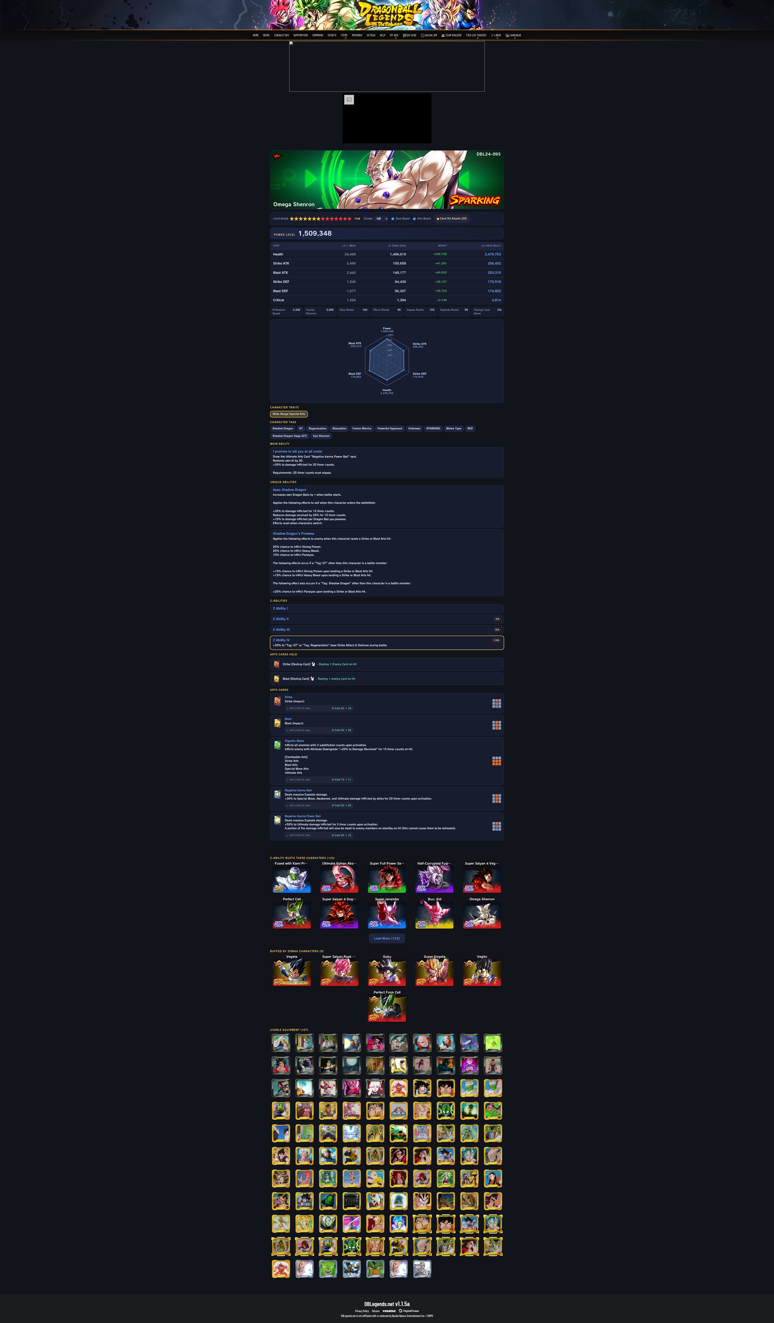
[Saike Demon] (328, 1111)
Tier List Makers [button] (476, 35)
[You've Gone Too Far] (375, 1156)
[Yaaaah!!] (281, 1111)
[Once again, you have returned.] (375, 1088)
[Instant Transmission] (328, 1043)
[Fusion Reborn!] (375, 1247)
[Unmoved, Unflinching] (352, 1224)
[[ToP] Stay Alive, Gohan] (422, 1269)
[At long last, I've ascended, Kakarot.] (422, 1156)
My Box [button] (394, 35)
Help (383, 35)
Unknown (414, 428)
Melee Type (453, 428)
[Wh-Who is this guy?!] (352, 1269)
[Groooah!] (446, 1111)
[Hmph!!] (328, 1066)
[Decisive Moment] (446, 1201)
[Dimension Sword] (352, 1111)
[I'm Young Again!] (469, 1111)
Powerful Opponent (390, 428)
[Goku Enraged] (422, 1201)
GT (301, 428)
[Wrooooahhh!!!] (469, 1043)
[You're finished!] (446, 1043)
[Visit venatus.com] (423, 137)
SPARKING (433, 428)
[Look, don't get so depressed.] (304, 1156)
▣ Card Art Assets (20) (452, 218)
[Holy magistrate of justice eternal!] (328, 1224)
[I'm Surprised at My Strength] (375, 1043)
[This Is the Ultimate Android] (493, 1179)
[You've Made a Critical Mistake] (469, 1088)
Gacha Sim (430, 35)
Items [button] (344, 35)
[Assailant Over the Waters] (281, 1224)
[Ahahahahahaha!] (328, 1179)
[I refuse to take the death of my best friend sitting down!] (304, 1224)
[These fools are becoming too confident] (281, 1179)
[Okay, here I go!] (446, 1179)
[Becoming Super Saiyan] (399, 1134)
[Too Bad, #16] (304, 1043)
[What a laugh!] (469, 1179)
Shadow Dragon (283, 428)
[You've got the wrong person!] (328, 1134)
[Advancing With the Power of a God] (399, 1224)
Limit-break (316, 219)
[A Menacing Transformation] (375, 1201)
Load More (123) (387, 938)
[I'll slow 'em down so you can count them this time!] (375, 1066)
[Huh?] (422, 1088)
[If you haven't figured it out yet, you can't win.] (446, 1066)
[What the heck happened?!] (281, 1088)
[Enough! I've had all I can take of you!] (281, 1201)
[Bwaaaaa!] (375, 1134)
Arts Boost (424, 218)
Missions (357, 35)
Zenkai (368, 218)
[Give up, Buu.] (352, 1043)
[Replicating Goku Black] (352, 1201)
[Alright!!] (281, 1156)
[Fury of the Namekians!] (328, 1269)
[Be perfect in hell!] (399, 1043)
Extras (371, 35)
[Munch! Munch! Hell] (304, 1111)
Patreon (376, 1311)
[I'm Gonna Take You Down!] (422, 1111)
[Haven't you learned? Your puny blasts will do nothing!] (493, 1201)
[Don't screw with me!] (422, 1043)
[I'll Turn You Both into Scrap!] (446, 1088)
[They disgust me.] (328, 1156)
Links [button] (497, 35)
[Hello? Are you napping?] (422, 1066)
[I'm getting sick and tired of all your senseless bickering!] (304, 1179)
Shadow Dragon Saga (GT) (290, 436)
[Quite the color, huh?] (469, 1066)
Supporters (300, 35)
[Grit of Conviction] (375, 1224)
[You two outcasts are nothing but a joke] (493, 1156)
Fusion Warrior (362, 428)
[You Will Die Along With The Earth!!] (493, 1134)
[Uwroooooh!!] (328, 1201)
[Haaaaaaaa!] (352, 1134)
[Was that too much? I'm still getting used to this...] (399, 1066)
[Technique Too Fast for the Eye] (469, 1201)
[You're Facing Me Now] (399, 1156)
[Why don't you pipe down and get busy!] (493, 1066)
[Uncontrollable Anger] (493, 1043)
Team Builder (453, 35)
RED (470, 428)
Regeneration (317, 428)
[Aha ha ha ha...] (375, 1179)
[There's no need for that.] (375, 1269)
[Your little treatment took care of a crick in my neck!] (399, 1179)
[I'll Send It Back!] (493, 1111)
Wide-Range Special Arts (289, 414)
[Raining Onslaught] (328, 1088)
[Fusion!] (399, 1111)
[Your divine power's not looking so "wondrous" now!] (304, 1066)
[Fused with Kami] (281, 1134)
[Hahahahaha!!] (422, 1179)
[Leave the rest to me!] (446, 1156)
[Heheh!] (281, 1066)
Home (256, 35)
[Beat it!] (493, 1088)
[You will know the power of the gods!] (352, 1088)
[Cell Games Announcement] (422, 1134)
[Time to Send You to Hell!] (375, 1111)
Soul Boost (403, 218)
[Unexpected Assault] (399, 1201)
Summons (317, 35)
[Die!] (304, 1269)
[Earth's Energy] (352, 1066)
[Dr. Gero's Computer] (304, 1134)
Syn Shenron (321, 436)
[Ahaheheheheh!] (352, 1179)
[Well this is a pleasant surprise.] (469, 1134)
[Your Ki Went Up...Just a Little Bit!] (446, 1134)
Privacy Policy (362, 1311)
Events (332, 35)
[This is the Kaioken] (399, 1088)
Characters (281, 35)
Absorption (339, 428)
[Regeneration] (281, 1043)
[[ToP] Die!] (399, 1269)
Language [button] (515, 35)
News (266, 35)
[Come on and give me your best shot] (469, 1156)
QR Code (411, 35)
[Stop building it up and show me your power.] (304, 1088)
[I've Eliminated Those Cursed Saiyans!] (352, 1156)
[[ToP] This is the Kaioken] (281, 1269)
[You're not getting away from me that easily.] (304, 1201)
